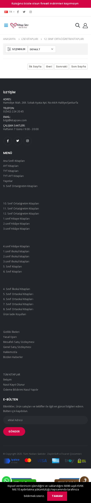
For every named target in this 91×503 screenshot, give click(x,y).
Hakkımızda (10, 352)
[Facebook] (17, 11)
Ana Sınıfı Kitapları (14, 160)
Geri (49, 66)
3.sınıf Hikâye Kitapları (16, 228)
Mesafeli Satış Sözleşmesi (18, 342)
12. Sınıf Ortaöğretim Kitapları (64, 39)
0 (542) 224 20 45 (13, 111)
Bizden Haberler (13, 357)
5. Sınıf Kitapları (12, 266)
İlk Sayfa (35, 66)
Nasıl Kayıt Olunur (14, 384)
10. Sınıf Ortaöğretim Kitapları (21, 203)
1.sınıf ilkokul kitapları (16, 251)
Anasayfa (9, 39)
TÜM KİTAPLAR (11, 374)
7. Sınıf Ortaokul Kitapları (18, 304)
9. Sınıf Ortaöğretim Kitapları (20, 186)
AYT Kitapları (10, 165)
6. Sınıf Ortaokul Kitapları (18, 299)
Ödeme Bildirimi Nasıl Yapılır (20, 389)
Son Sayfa (78, 66)
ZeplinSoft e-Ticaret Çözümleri (64, 453)
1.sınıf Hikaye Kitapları (16, 218)
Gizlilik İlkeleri (11, 331)
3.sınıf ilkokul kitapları (16, 261)
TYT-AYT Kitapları (13, 176)
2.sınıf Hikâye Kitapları (16, 223)
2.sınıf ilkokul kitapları (16, 256)
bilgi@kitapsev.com (15, 120)
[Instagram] (30, 11)
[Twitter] (24, 11)
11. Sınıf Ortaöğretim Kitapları (21, 208)
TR (10, 11)
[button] (77, 26)
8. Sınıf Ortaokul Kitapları (18, 309)
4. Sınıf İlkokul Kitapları (16, 289)
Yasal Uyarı (10, 336)
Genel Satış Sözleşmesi (17, 347)
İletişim (7, 379)
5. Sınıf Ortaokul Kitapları (18, 294)
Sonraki (61, 66)
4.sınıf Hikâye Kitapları (16, 246)
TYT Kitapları (10, 170)
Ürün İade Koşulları (14, 314)
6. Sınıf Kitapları (12, 271)
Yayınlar (8, 181)
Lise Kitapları (29, 39)
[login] (85, 25)
